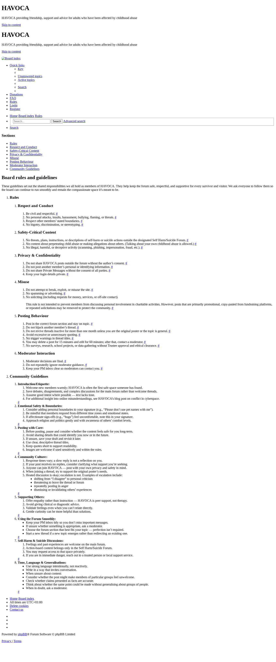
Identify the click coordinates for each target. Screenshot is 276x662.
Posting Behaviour (21, 161)
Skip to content (11, 25)
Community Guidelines (24, 169)
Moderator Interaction (23, 165)
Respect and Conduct (23, 147)
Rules (13, 143)
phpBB (22, 634)
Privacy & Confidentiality (26, 154)
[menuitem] (20, 69)
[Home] (11, 58)
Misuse (14, 158)
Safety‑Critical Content (24, 150)
